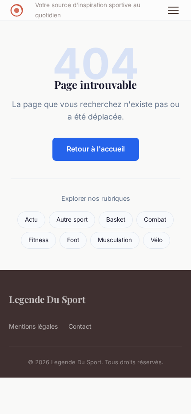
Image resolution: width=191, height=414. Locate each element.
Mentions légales (33, 326)
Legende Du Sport (47, 299)
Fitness (38, 239)
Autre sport (72, 219)
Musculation (115, 239)
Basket (115, 219)
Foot (73, 239)
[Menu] (173, 10)
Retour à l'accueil (96, 148)
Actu (31, 219)
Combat (155, 219)
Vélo (157, 239)
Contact (80, 326)
